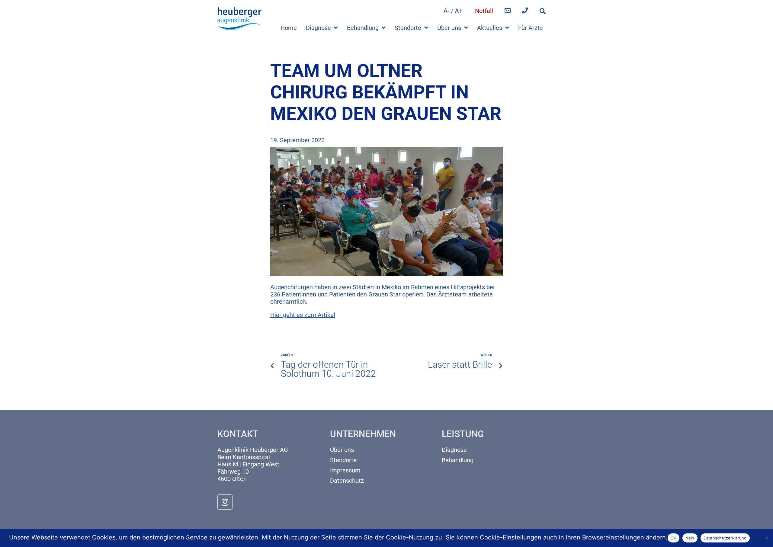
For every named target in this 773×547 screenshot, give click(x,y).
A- (446, 11)
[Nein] (766, 537)
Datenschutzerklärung (725, 538)
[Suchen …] (543, 11)
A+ (459, 11)
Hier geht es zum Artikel (302, 314)
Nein (689, 538)
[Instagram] (225, 502)
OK (673, 538)
